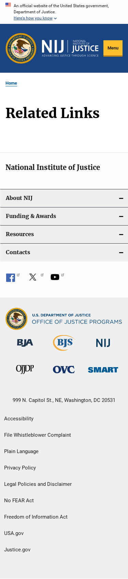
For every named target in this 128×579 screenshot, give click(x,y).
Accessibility (18, 419)
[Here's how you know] (64, 12)
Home (11, 83)
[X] (35, 279)
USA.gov (14, 533)
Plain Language (21, 451)
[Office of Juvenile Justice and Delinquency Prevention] (25, 375)
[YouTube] (57, 279)
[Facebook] (12, 279)
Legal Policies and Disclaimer (38, 484)
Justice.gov (17, 550)
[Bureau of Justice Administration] (25, 348)
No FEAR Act (19, 500)
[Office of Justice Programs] (21, 48)
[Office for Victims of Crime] (64, 374)
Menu (113, 47)
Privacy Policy (20, 468)
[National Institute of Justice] (103, 348)
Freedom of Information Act (36, 517)
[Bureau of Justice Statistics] (64, 352)
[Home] (70, 48)
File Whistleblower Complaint (37, 435)
